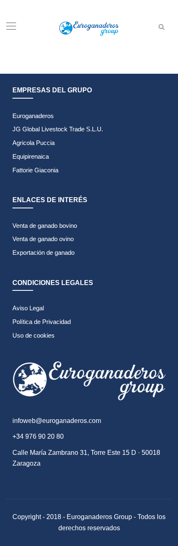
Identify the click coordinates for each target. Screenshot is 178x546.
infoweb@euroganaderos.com (56, 420)
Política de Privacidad (41, 321)
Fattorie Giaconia (35, 170)
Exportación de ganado (43, 252)
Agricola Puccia (33, 142)
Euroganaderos (33, 115)
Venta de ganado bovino (44, 225)
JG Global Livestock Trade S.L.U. (57, 129)
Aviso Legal (28, 308)
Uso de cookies (33, 335)
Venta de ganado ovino (43, 238)
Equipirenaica (30, 156)
